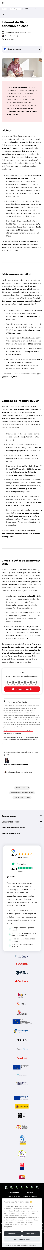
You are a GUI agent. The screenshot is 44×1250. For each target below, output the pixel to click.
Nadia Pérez (28, 772)
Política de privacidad (12, 1245)
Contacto (30, 1192)
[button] (22, 49)
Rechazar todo (31, 1233)
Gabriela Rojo (22, 764)
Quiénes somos (13, 1192)
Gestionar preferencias (22, 1239)
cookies (15, 1206)
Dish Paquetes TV (22, 788)
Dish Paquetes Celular (22, 797)
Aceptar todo (13, 1233)
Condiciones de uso (28, 1245)
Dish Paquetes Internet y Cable (22, 793)
